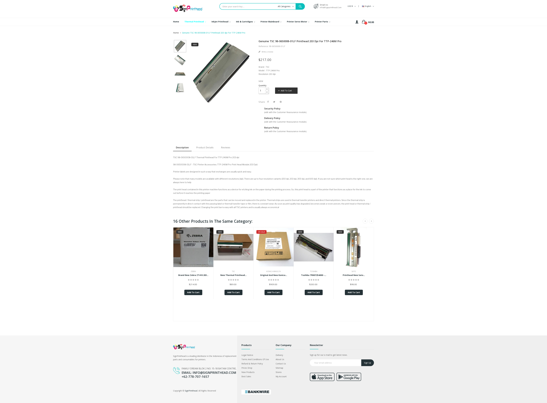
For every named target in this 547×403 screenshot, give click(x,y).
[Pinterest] (280, 102)
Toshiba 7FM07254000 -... (313, 275)
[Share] (268, 102)
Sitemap (279, 368)
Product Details (205, 147)
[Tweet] (274, 102)
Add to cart (286, 90)
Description (182, 147)
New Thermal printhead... (233, 275)
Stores (279, 372)
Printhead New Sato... (354, 275)
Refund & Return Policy (252, 363)
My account (281, 376)
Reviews (225, 147)
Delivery (279, 355)
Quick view (193, 250)
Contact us (281, 363)
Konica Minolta (273, 271)
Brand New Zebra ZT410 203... (193, 275)
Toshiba (313, 271)
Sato (354, 271)
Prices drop (246, 368)
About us (280, 359)
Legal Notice (247, 355)
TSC (233, 271)
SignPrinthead (191, 390)
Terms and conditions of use (255, 359)
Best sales (246, 376)
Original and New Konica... (273, 275)
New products (248, 372)
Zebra (193, 271)
